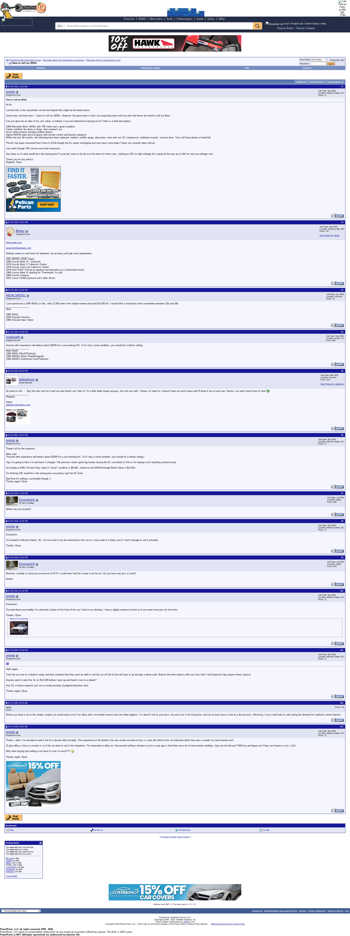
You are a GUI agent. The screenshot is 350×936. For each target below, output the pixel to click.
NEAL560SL (16, 295)
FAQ (247, 68)
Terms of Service (335, 911)
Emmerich (27, 500)
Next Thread (183, 837)
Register (41, 68)
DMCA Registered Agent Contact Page (228, 924)
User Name (305, 59)
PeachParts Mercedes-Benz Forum (25, 60)
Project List (297, 23)
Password (304, 64)
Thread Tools (316, 82)
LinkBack (300, 82)
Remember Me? (337, 60)
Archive (302, 911)
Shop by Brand (285, 28)
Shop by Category (305, 28)
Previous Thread (168, 837)
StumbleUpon (184, 830)
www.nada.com (14, 242)
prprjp (10, 92)
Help (323, 23)
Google (266, 830)
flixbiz (20, 231)
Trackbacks (11, 867)
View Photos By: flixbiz (329, 235)
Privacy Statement (317, 911)
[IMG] (8, 863)
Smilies (9, 860)
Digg (11, 830)
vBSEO (186, 922)
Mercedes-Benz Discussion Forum (280, 911)
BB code (9, 858)
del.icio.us (98, 830)
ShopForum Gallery (150, 68)
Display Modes (334, 82)
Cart (287, 23)
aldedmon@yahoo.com (18, 404)
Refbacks (10, 871)
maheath (13, 337)
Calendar (307, 68)
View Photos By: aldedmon (332, 384)
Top (347, 911)
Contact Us (257, 911)
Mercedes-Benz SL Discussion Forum (103, 60)
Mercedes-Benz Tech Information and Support (63, 60)
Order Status (312, 23)
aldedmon (27, 379)
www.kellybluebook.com (18, 248)
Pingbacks (10, 869)
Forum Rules (12, 876)
